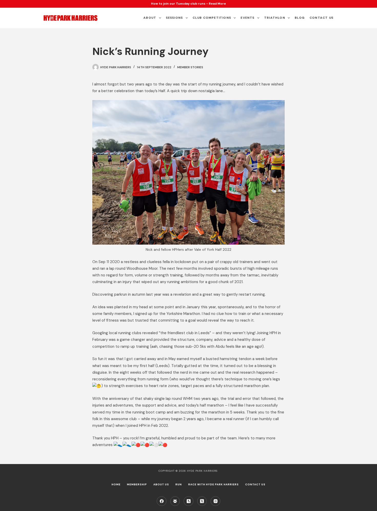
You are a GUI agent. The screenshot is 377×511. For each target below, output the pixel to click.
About (149, 18)
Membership (137, 484)
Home (116, 484)
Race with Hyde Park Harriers (213, 484)
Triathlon (274, 18)
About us (161, 484)
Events (247, 18)
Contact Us (321, 18)
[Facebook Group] (175, 501)
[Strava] (188, 501)
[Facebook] (161, 501)
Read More (217, 4)
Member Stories (190, 67)
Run (178, 484)
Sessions (174, 18)
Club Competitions (212, 18)
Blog (300, 18)
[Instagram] (215, 501)
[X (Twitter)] (202, 501)
